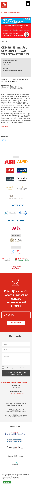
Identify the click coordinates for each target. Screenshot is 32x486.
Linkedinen (20, 393)
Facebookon (11, 393)
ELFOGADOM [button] (7, 482)
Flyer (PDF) (4, 126)
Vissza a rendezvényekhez (12, 12)
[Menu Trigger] (28, 3)
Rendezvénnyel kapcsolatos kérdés (15, 368)
